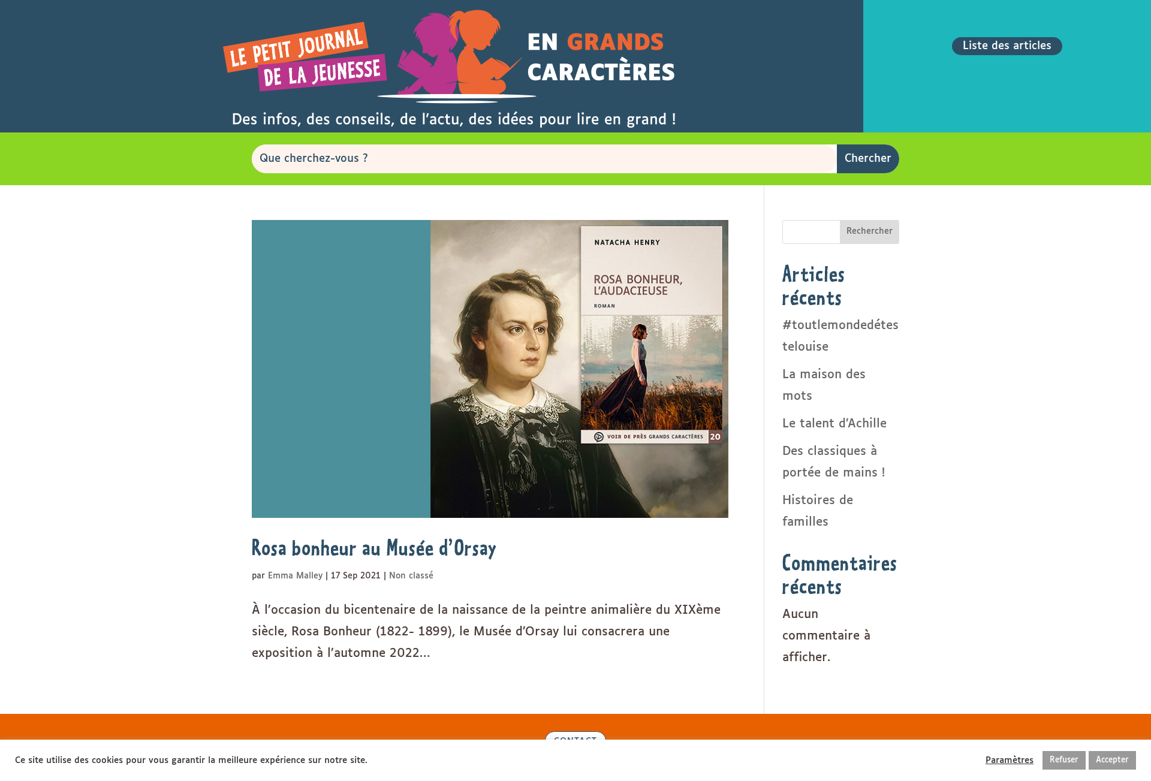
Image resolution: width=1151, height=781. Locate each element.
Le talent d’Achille (834, 424)
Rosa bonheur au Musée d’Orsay (374, 547)
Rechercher (869, 231)
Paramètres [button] (1010, 760)
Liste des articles (1007, 46)
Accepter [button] (1112, 760)
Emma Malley (295, 576)
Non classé (411, 576)
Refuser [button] (1064, 760)
